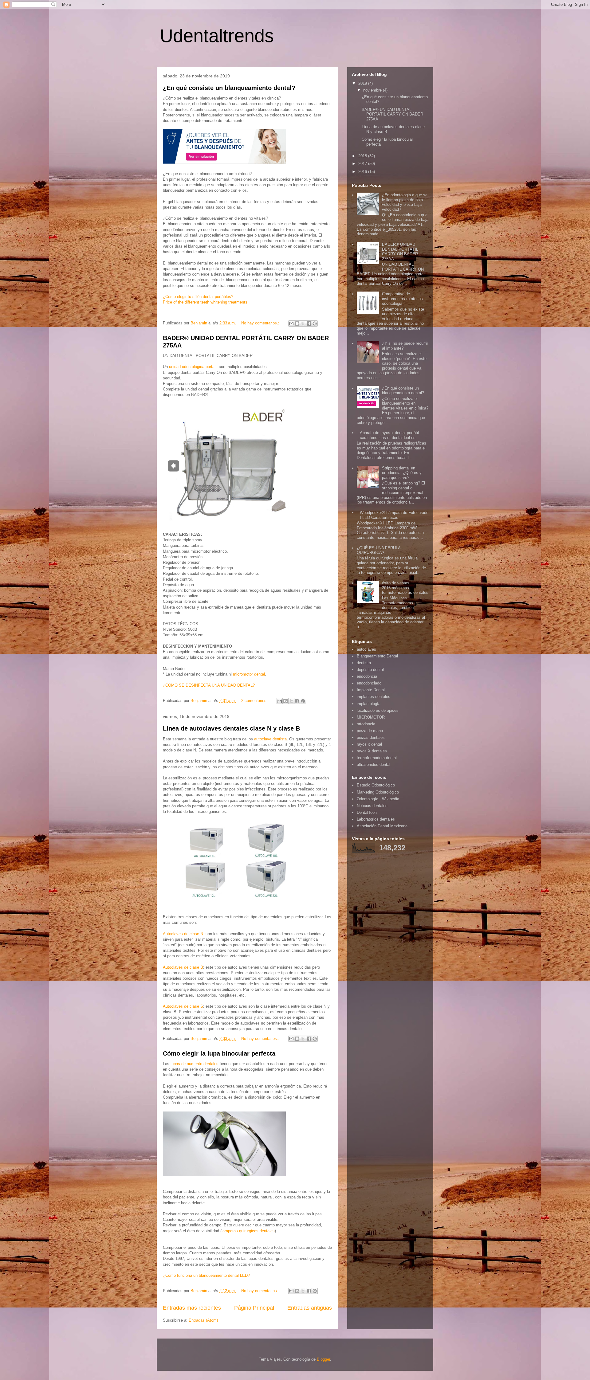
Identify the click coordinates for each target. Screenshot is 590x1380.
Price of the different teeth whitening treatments (205, 302)
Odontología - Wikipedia (378, 799)
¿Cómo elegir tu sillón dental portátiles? (198, 296)
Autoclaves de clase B (183, 967)
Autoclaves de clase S (183, 1006)
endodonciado (369, 683)
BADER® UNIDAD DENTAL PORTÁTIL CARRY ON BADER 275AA (392, 114)
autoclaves (366, 649)
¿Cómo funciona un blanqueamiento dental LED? (206, 1275)
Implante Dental (371, 690)
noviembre (373, 90)
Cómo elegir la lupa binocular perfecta (219, 1053)
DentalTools (367, 812)
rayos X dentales (372, 751)
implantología (368, 703)
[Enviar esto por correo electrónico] (291, 323)
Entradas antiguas (309, 1308)
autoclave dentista (270, 739)
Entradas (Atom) (203, 1320)
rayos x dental (369, 744)
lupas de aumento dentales (194, 1063)
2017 (363, 163)
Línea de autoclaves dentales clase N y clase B (231, 728)
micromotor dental (249, 674)
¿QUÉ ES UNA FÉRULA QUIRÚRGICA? (378, 550)
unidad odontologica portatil (193, 366)
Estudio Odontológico (376, 785)
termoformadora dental (377, 757)
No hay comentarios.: (261, 323)
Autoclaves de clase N (183, 933)
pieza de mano (370, 730)
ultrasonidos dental (373, 764)
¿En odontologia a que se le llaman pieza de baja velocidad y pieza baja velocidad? (404, 202)
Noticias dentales (372, 805)
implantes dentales (373, 696)
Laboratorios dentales (376, 819)
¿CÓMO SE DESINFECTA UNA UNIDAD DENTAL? (209, 685)
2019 (363, 83)
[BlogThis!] (297, 323)
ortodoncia (366, 724)
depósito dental (370, 669)
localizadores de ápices (378, 710)
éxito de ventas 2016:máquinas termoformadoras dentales (405, 588)
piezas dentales (371, 737)
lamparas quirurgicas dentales (248, 1231)
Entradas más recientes (192, 1308)
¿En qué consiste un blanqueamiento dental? (229, 87)
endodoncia (367, 676)
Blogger (323, 1359)
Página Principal (254, 1308)
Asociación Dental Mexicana (382, 826)
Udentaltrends (217, 35)
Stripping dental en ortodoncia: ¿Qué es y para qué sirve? (402, 473)
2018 (363, 156)
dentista (364, 663)
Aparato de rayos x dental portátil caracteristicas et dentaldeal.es (389, 435)
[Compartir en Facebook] (309, 323)
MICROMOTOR (371, 717)
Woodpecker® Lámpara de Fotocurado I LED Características (394, 515)
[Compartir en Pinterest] (315, 323)
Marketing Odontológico (378, 792)
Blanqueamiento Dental (377, 656)
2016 (363, 171)
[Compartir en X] (303, 323)
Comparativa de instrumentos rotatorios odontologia (402, 299)
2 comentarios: (255, 700)
